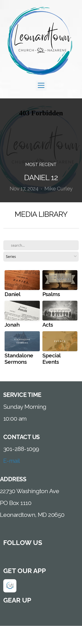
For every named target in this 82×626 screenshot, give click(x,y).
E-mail (11, 460)
